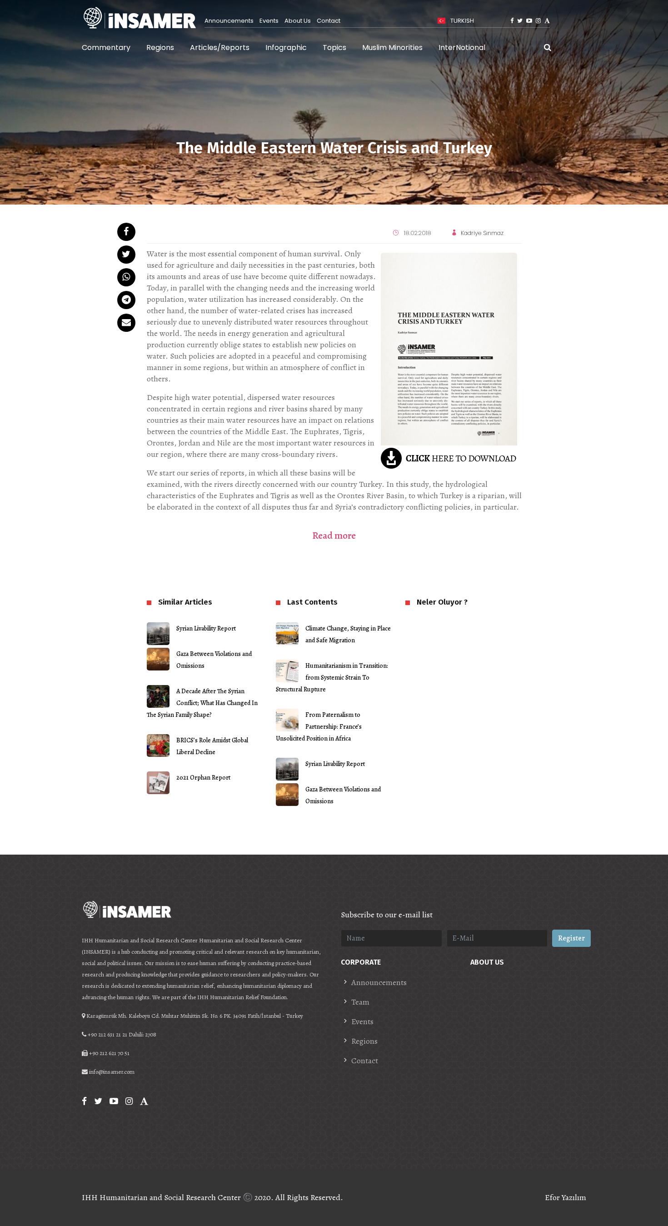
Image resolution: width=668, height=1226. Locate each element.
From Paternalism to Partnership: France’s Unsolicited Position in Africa (319, 727)
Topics (334, 47)
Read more (334, 535)
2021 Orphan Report (203, 777)
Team (360, 1001)
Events (269, 20)
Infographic (286, 47)
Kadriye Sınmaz (482, 233)
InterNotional (462, 47)
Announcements (229, 20)
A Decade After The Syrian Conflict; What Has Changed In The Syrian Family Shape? (202, 703)
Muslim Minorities (392, 47)
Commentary (106, 47)
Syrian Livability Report (206, 628)
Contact (328, 20)
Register (571, 938)
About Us (297, 20)
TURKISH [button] (461, 20)
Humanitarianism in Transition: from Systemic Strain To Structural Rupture (332, 677)
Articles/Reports (219, 47)
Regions (160, 47)
